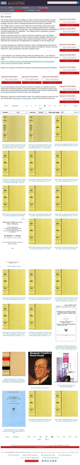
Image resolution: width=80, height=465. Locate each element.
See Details (40, 447)
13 (60, 106)
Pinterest (53, 461)
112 (64, 437)
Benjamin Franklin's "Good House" (40, 388)
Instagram (48, 461)
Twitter (45, 461)
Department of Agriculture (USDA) (24, 98)
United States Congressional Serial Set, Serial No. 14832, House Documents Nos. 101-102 (66, 144)
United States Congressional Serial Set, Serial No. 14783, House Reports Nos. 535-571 (40, 420)
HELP (38, 10)
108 (40, 437)
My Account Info (48, 455)
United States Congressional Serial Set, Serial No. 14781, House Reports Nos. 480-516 (66, 420)
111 (58, 437)
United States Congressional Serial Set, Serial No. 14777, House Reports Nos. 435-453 (40, 298)
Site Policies (13, 455)
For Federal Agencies (30, 458)
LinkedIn (56, 461)
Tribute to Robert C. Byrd (13, 266)
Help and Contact (30, 455)
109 (46, 437)
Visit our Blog (31, 461)
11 (49, 106)
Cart (43, 10)
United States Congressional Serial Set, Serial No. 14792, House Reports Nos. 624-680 (13, 214)
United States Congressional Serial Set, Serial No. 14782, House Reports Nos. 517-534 (13, 298)
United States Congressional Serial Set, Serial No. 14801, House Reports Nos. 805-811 (66, 247)
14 (65, 106)
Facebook (43, 461)
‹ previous (15, 106)
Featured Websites (51, 458)
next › (76, 106)
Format (5, 112)
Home (2, 13)
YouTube (50, 461)
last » (41, 108)
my (30, 10)
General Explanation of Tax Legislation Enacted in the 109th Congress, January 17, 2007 (14, 431)
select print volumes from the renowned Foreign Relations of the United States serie (27, 62)
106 (28, 437)
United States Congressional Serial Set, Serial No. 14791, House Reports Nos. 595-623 (40, 214)
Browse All (7, 8)
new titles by (12, 10)
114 (75, 437)
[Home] (13, 4)
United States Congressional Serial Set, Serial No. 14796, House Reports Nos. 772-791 (40, 180)
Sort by (32, 112)
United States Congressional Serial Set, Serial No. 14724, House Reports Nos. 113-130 (66, 214)
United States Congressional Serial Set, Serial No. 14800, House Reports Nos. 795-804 (40, 247)
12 (55, 106)
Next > (76, 112)
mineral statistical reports (14, 63)
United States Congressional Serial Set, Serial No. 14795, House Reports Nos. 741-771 (66, 180)
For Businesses (65, 455)
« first (6, 106)
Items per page (54, 112)
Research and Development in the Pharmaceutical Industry (66, 385)
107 (34, 437)
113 (70, 437)
